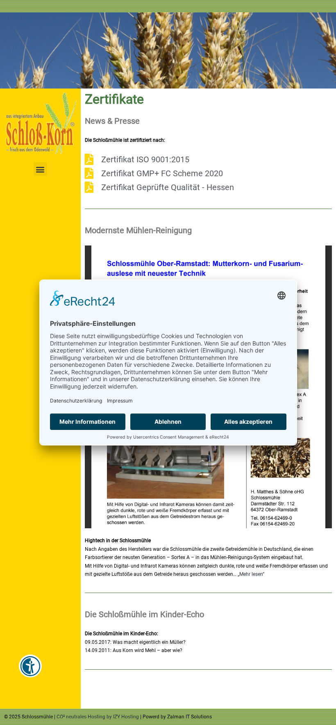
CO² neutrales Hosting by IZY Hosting (98, 717)
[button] (40, 169)
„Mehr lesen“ (251, 574)
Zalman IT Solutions (189, 717)
